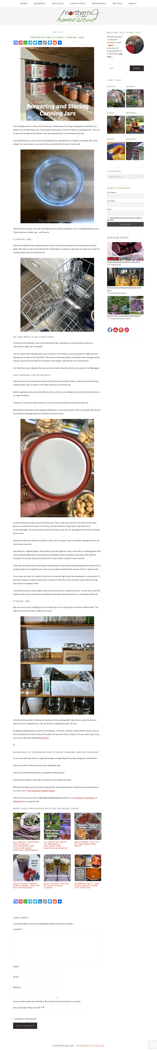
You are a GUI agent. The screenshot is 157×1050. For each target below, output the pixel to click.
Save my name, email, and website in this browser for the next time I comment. (47, 1001)
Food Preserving (116, 264)
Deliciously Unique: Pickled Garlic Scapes (57, 885)
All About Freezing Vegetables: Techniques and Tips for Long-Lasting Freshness (26, 846)
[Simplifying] (135, 159)
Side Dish (128, 318)
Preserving (131, 113)
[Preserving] (135, 133)
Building (111, 86)
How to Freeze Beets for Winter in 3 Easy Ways (123, 262)
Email (16, 977)
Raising (110, 113)
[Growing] (135, 107)
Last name (111, 201)
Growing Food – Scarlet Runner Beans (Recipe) (123, 316)
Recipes (110, 139)
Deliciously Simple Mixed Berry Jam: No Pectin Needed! (26, 885)
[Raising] (116, 133)
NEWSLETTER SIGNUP (25, 1019)
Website (17, 987)
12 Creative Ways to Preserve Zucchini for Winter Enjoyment (56, 845)
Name (16, 966)
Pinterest (17, 801)
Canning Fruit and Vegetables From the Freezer (86, 885)
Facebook (90, 798)
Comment (18, 929)
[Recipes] (116, 159)
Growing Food (115, 318)
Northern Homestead (90, 1045)
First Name (111, 192)
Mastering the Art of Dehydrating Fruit (87, 844)
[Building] (116, 107)
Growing (130, 86)
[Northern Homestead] (78, 21)
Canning (113, 293)
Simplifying (131, 139)
